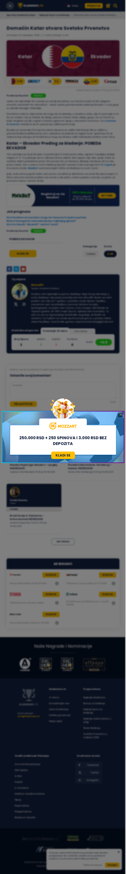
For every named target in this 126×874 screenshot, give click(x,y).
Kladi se (63, 455)
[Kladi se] (63, 426)
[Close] (120, 414)
